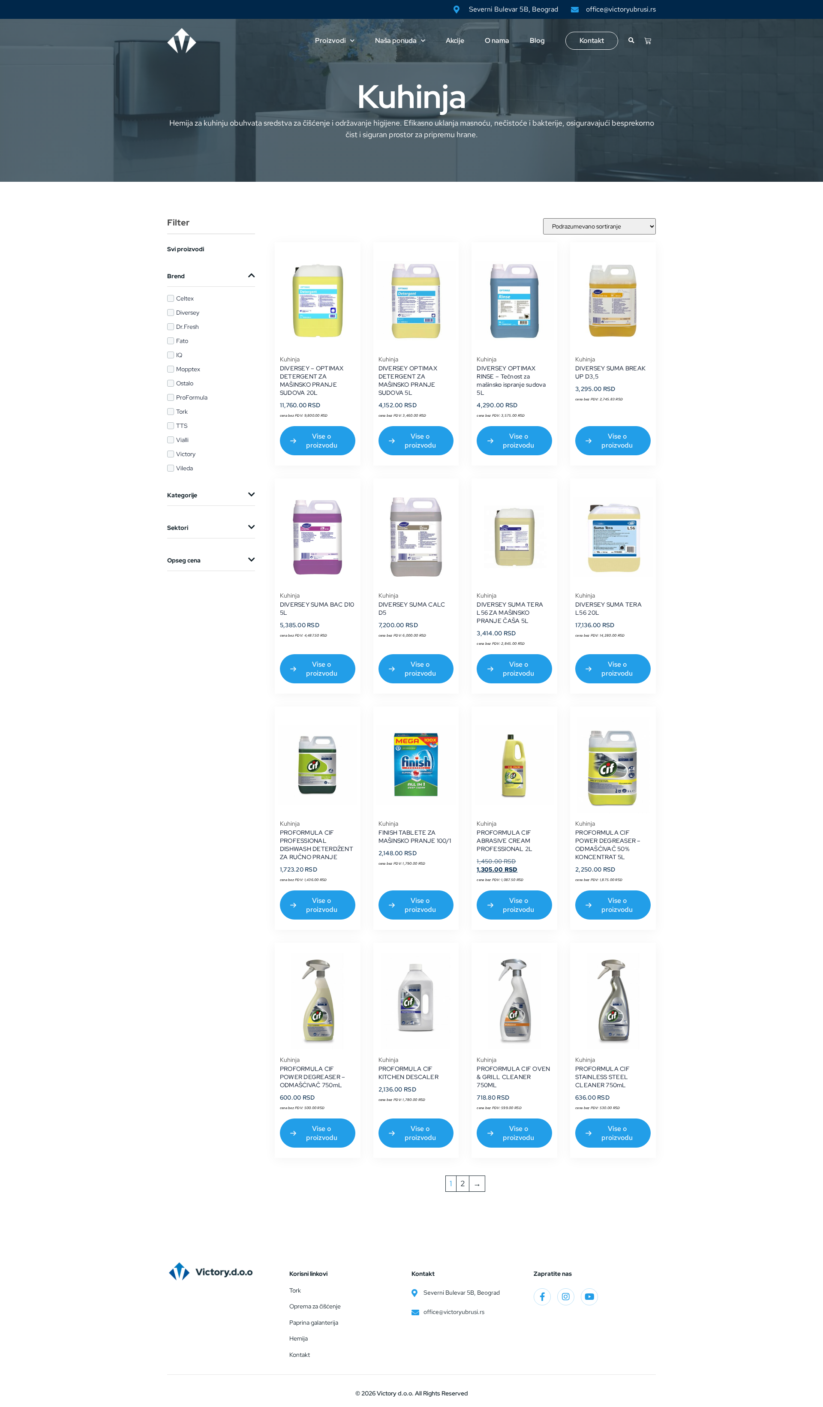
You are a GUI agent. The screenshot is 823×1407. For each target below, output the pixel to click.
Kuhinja (290, 359)
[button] (631, 41)
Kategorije (182, 495)
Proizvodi (330, 40)
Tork (295, 1290)
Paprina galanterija (313, 1322)
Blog (537, 40)
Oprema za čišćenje (315, 1306)
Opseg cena (184, 560)
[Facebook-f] (542, 1296)
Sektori (177, 528)
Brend (176, 276)
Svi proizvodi (185, 249)
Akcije (455, 40)
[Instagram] (565, 1296)
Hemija (298, 1338)
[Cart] (648, 41)
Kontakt (592, 40)
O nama (497, 40)
